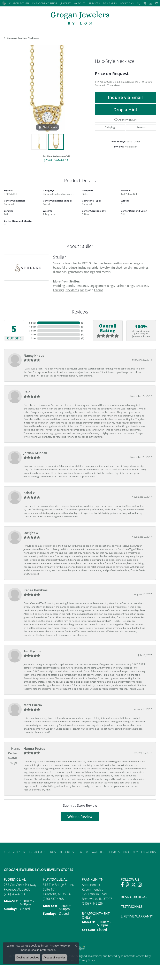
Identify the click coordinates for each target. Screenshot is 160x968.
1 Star (32, 338)
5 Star (32, 322)
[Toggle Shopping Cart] (144, 3)
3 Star (32, 330)
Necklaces (72, 290)
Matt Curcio (33, 705)
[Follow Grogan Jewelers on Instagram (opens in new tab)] (140, 884)
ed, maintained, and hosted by (102, 956)
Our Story (130, 852)
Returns (141, 127)
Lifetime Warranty (137, 916)
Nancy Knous (34, 355)
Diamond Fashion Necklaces (23, 38)
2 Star (32, 334)
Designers (110, 3)
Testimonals (131, 906)
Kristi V (29, 493)
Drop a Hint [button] (125, 109)
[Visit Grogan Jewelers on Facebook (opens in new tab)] (122, 884)
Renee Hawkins (36, 590)
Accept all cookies (54, 957)
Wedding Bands (63, 286)
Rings (84, 290)
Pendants (82, 286)
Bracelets (142, 286)
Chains (98, 290)
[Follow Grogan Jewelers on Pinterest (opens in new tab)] (127, 884)
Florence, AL (15, 879)
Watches (80, 3)
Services (94, 3)
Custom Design (19, 3)
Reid (27, 392)
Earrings (58, 290)
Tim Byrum (32, 651)
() (82, 322)
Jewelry (65, 3)
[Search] (138, 3)
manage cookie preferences (37, 949)
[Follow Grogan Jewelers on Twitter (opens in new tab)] (133, 884)
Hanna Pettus (34, 748)
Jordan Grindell (35, 453)
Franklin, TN (92, 879)
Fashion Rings (125, 286)
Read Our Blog (134, 896)
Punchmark (128, 956)
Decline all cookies (27, 957)
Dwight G (31, 533)
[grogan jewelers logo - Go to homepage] (80, 18)
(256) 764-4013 (56, 160)
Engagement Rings (44, 3)
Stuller (85, 194)
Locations (127, 3)
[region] (47, 88)
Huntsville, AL (55, 879)
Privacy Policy (86, 960)
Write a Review (80, 816)
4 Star (32, 326)
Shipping (110, 127)
